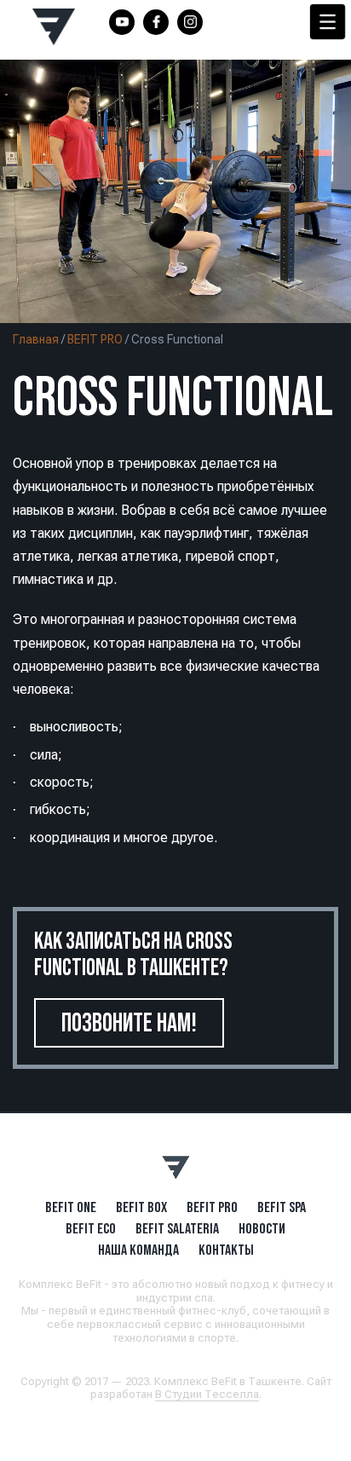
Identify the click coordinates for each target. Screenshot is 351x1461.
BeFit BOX (141, 1207)
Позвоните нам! (129, 1022)
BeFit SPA (281, 1207)
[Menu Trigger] (327, 21)
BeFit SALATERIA (177, 1228)
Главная (36, 339)
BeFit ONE (70, 1207)
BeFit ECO (91, 1228)
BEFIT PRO (95, 339)
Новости (262, 1228)
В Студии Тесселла (207, 1394)
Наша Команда (138, 1249)
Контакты (226, 1249)
